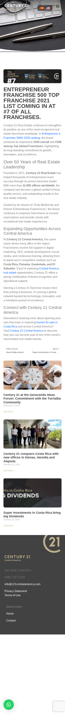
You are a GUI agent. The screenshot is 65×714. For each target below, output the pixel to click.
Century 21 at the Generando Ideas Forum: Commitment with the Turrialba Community (32, 398)
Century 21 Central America (27, 330)
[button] (57, 6)
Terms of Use (13, 595)
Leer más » (8, 411)
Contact (11, 620)
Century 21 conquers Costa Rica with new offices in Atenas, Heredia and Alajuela (31, 457)
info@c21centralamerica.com (22, 584)
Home (10, 613)
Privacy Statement (16, 591)
